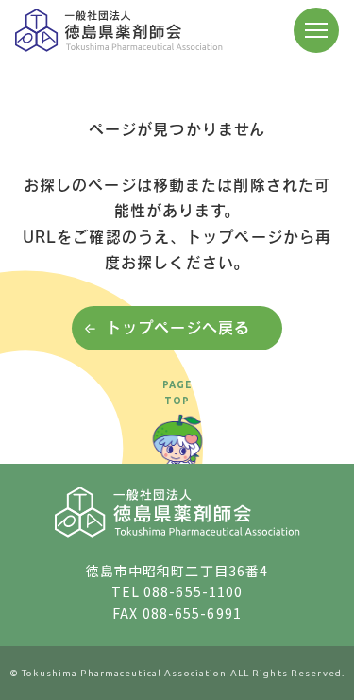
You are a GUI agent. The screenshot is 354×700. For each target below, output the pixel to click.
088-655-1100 (193, 591)
